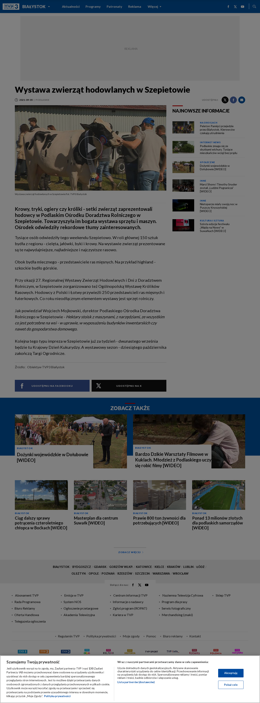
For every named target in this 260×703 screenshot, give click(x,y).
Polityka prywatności (57, 696)
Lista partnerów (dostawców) (136, 682)
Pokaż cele (231, 684)
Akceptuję (230, 673)
